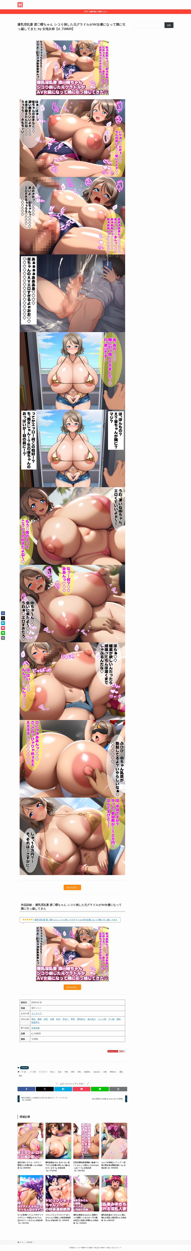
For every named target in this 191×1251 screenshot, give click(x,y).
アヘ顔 (111, 1019)
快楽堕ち (35, 1022)
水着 (52, 1019)
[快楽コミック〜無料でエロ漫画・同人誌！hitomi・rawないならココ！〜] (20, 4)
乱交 (58, 1019)
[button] (26, 1089)
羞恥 (40, 1019)
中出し (65, 1019)
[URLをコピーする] (118, 1089)
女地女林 (35, 1028)
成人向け (91, 1019)
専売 (73, 1019)
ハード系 (102, 1019)
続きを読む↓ (72, 887)
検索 (169, 25)
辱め (33, 1019)
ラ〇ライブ (36, 1013)
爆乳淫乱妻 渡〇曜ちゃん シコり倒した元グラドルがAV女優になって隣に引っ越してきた (76, 920)
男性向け (81, 1019)
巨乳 (46, 1019)
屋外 (119, 1019)
